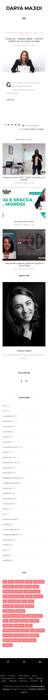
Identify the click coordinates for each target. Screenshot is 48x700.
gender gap (8, 606)
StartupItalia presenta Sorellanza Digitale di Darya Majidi (24, 264)
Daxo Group (23, 676)
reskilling (6, 524)
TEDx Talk (23, 681)
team (5, 550)
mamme (24, 621)
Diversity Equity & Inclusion (13, 596)
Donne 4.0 (22, 678)
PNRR (29, 626)
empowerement (10, 447)
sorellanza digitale (29, 129)
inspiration (20, 611)
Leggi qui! (10, 99)
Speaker (13, 681)
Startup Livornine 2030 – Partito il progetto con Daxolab (24, 178)
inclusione (7, 467)
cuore (36, 587)
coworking (7, 431)
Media (4, 681)
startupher (34, 635)
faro (24, 601)
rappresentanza (9, 519)
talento (6, 640)
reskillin (24, 630)
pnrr (4, 514)
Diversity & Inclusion (32, 591)
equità (5, 452)
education (7, 442)
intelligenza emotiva (11, 483)
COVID (28, 587)
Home (2, 676)
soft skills (40, 630)
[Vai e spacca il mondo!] (24, 203)
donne (28, 596)
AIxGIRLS (7, 421)
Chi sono (11, 676)
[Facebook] (8, 661)
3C (4, 405)
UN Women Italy (29, 640)
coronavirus (8, 426)
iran (5, 621)
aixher (28, 582)
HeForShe (19, 606)
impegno (29, 606)
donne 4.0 (38, 596)
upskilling (6, 560)
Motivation (7, 498)
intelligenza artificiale (11, 478)
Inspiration (7, 472)
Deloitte (18, 591)
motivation (8, 626)
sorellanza (7, 635)
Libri (31, 678)
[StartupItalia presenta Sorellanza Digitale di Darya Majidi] (24, 245)
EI (5, 601)
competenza (38, 582)
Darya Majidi (24, 8)
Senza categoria (9, 529)
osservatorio (8, 503)
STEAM (6, 545)
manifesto (7, 493)
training (6, 555)
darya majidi (8, 591)
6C (5, 32)
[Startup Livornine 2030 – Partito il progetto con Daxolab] (24, 159)
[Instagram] (24, 661)
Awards (39, 678)
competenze (8, 587)
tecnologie (39, 129)
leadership (7, 488)
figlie (31, 601)
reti (32, 630)
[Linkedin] (40, 661)
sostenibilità (8, 539)
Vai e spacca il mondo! (24, 221)
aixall (11, 582)
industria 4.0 (8, 611)
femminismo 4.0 (25, 32)
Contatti (34, 681)
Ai (5, 582)
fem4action (12, 32)
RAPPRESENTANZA (11, 630)
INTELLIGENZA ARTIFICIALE (14, 616)
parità (5, 508)
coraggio (19, 587)
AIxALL (35, 676)
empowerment (14, 601)
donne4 (6, 436)
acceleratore (8, 416)
